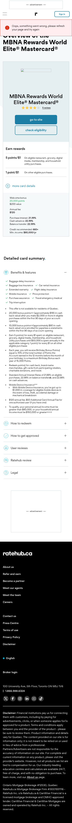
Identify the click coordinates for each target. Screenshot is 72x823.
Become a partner (14, 581)
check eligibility (36, 130)
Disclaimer (9, 644)
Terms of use (10, 630)
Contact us (9, 616)
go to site (36, 119)
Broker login (10, 672)
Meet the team (12, 595)
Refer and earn (12, 574)
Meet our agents (13, 588)
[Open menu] (4, 14)
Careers (7, 602)
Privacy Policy (11, 637)
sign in (62, 14)
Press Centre (11, 623)
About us (8, 567)
